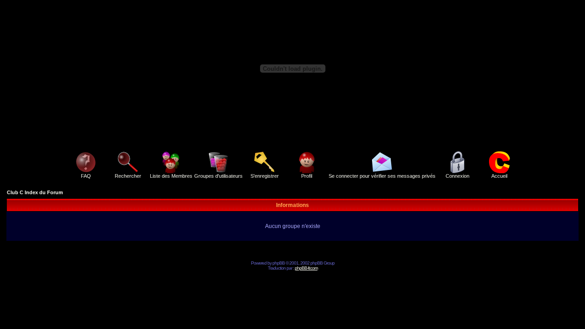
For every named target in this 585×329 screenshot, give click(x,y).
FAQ (86, 176)
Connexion (457, 176)
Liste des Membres (171, 176)
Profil (306, 176)
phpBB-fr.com (306, 268)
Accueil (499, 176)
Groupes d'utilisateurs (218, 176)
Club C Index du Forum (35, 192)
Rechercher (128, 176)
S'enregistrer (264, 176)
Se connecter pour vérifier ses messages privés (382, 176)
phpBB (278, 262)
